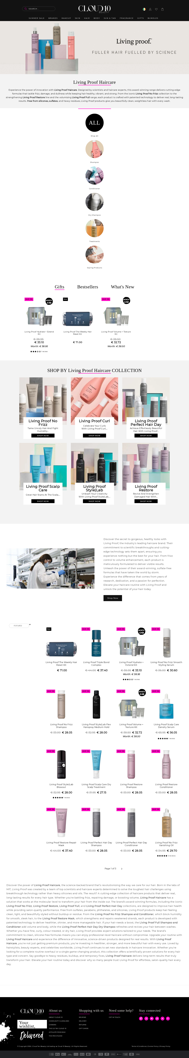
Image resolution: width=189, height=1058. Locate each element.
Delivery (83, 1021)
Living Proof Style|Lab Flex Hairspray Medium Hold (96, 725)
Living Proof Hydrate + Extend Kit (39, 333)
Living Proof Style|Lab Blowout (61, 785)
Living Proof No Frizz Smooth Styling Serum (166, 663)
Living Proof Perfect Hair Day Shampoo (96, 844)
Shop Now (112, 598)
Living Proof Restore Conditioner (166, 785)
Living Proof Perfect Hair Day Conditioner (131, 844)
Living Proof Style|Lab (94, 488)
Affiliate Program (57, 1032)
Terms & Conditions (139, 1046)
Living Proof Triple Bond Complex (96, 663)
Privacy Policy (165, 1046)
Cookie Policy (153, 1046)
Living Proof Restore (146, 488)
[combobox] (38, 9)
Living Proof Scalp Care (43, 488)
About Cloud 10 (55, 1017)
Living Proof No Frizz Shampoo (61, 725)
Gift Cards (83, 1028)
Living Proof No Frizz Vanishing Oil (166, 844)
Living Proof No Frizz (43, 422)
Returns (82, 1025)
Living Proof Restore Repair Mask (61, 844)
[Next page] (121, 869)
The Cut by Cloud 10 (57, 1028)
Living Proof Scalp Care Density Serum (166, 725)
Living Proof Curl (94, 421)
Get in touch (114, 1017)
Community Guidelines (59, 1021)
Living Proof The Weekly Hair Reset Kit (78, 333)
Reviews (82, 1017)
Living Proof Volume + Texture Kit (116, 333)
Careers (52, 1025)
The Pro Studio (55, 1036)
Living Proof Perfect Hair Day (146, 422)
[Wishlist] (156, 9)
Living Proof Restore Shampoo (131, 785)
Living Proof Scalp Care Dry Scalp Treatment (96, 785)
